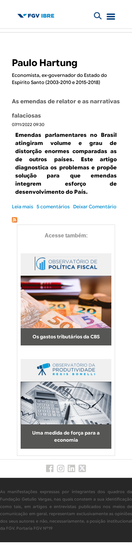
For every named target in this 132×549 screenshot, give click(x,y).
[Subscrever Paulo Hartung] (14, 221)
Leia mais (22, 207)
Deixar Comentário (94, 207)
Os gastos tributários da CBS (66, 337)
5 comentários (53, 207)
